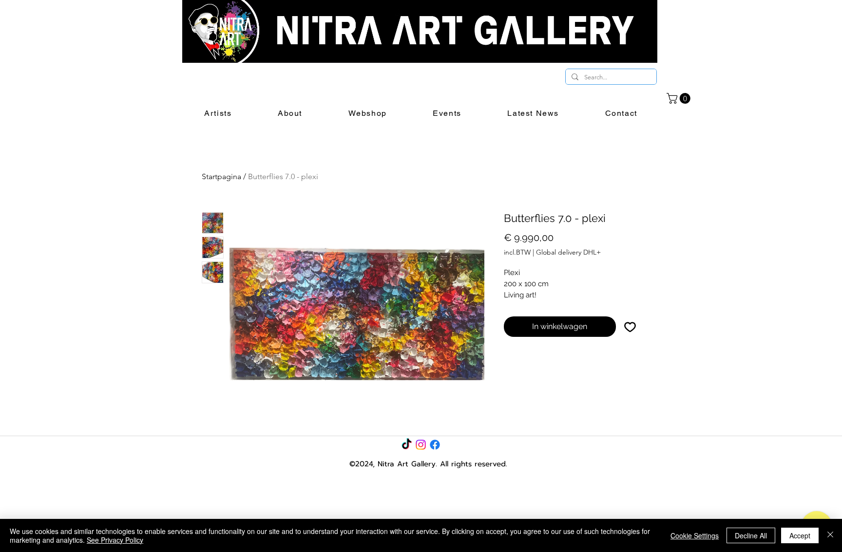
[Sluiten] (830, 535)
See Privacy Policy (115, 540)
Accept (799, 535)
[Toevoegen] (630, 326)
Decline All (751, 535)
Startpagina (221, 176)
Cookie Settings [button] (694, 535)
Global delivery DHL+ (568, 252)
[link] (680, 98)
